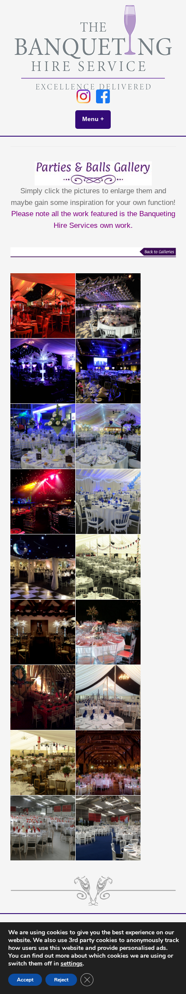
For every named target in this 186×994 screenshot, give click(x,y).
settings (72, 964)
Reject (61, 979)
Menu (96, 118)
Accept (25, 979)
